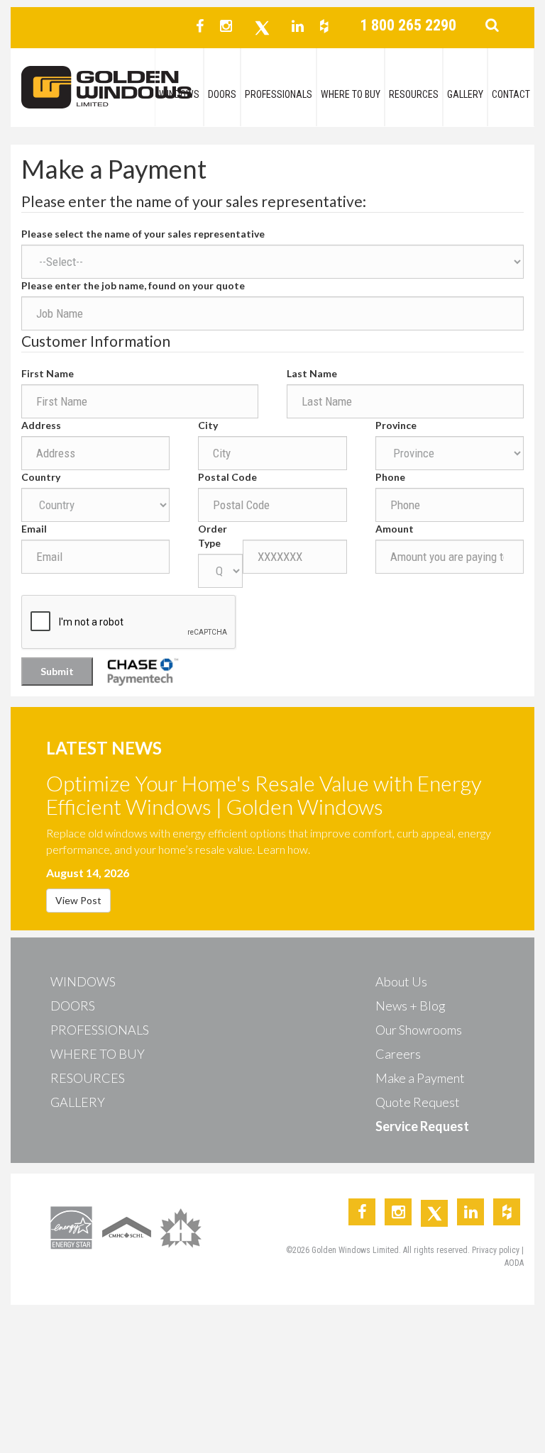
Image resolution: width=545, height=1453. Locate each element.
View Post (78, 900)
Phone (390, 477)
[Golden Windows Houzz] (324, 26)
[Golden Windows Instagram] (226, 26)
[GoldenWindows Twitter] (434, 1213)
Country (40, 477)
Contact (511, 94)
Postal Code (227, 477)
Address (41, 425)
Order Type (212, 536)
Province (396, 425)
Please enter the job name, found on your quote (133, 285)
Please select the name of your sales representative (143, 234)
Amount (394, 529)
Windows (179, 94)
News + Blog (410, 1005)
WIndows (83, 981)
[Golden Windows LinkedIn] (298, 26)
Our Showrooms (418, 1029)
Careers (398, 1054)
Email (34, 529)
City (208, 425)
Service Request (422, 1126)
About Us (401, 981)
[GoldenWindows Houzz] (506, 1211)
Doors (222, 94)
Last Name (312, 373)
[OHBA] (182, 1226)
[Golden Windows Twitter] (261, 27)
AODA (514, 1263)
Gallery (465, 94)
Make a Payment (420, 1078)
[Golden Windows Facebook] (200, 26)
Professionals (278, 94)
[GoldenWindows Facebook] (361, 1211)
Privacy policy (497, 1250)
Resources (414, 94)
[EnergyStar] (71, 1226)
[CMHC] (127, 1226)
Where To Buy (350, 94)
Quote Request (417, 1102)
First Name (47, 373)
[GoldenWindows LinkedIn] (470, 1211)
